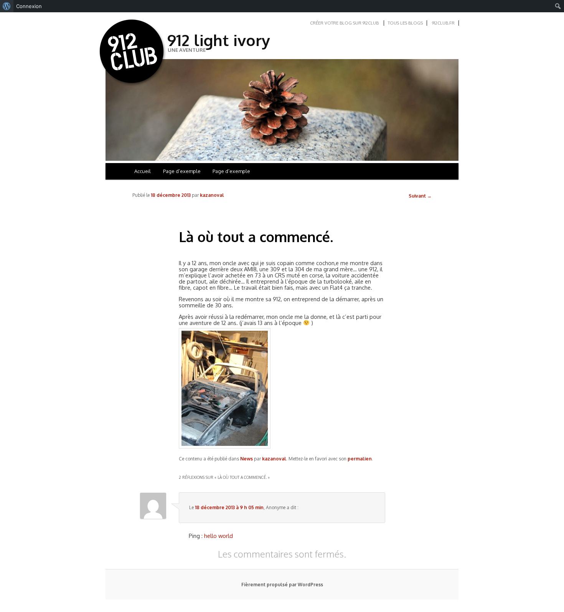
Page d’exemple (182, 171)
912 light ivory (218, 39)
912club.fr (443, 23)
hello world (218, 535)
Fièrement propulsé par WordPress (282, 584)
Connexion (29, 6)
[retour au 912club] (132, 53)
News (246, 459)
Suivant (420, 196)
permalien (360, 459)
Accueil (142, 171)
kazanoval (212, 195)
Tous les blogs (405, 23)
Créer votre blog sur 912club (344, 23)
